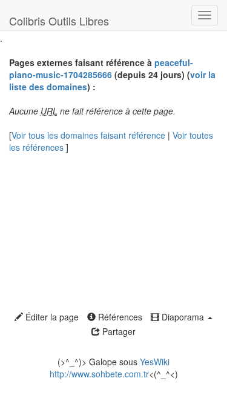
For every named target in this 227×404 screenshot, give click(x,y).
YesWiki (154, 362)
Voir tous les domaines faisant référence (90, 135)
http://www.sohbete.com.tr (99, 374)
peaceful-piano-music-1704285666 (101, 68)
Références (119, 317)
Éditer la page (51, 317)
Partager (118, 331)
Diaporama (182, 317)
